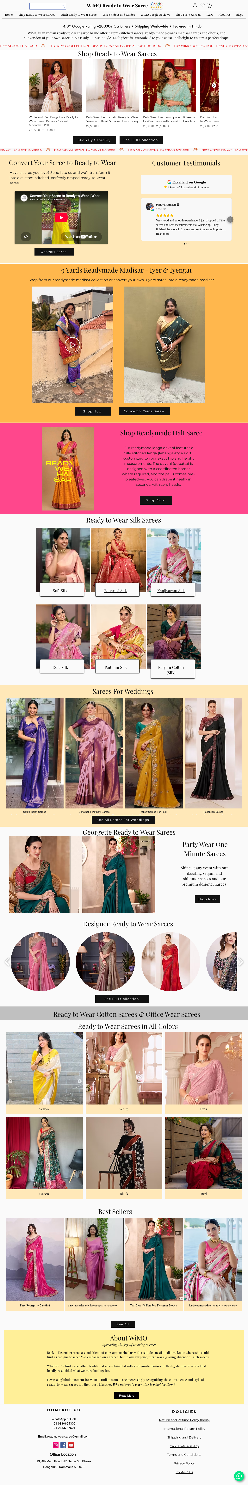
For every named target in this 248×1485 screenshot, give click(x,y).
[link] (210, 5)
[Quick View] (55, 85)
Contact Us (184, 1472)
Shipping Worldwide (152, 26)
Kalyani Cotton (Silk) (171, 670)
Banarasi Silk (115, 590)
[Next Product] (214, 85)
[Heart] (202, 5)
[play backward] (7, 962)
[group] (124, 96)
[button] (37, 14)
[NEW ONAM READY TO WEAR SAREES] (124, 150)
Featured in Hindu (187, 26)
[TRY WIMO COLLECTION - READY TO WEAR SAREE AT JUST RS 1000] (124, 46)
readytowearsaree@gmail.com (68, 1436)
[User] (195, 5)
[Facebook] (63, 1445)
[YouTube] (71, 1445)
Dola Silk (60, 667)
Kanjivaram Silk (171, 590)
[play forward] (240, 962)
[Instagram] (56, 1445)
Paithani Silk (116, 667)
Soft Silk (60, 590)
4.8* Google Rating (80, 26)
